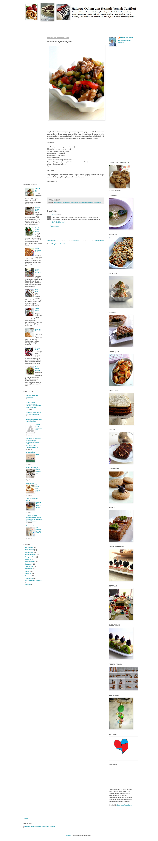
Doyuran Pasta (37, 348)
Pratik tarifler (74, 202)
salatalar (90, 202)
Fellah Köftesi (37, 309)
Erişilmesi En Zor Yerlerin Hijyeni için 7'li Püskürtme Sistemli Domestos (34, 519)
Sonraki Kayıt (51, 240)
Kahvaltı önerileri (30, 554)
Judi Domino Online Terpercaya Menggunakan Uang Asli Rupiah (34, 405)
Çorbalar (28, 584)
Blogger (69, 835)
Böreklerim (29, 547)
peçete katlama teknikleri (33, 580)
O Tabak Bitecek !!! (32, 516)
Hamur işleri (29, 552)
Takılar (27, 571)
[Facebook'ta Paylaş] (57, 200)
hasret (37, 454)
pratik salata (66, 202)
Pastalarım (28, 564)
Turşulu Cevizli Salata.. (37, 229)
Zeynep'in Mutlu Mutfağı (33, 412)
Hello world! (29, 397)
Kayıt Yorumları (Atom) (59, 244)
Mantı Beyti (36, 290)
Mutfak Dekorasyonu (38, 471)
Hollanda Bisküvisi (38, 330)
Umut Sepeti (30, 483)
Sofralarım (28, 569)
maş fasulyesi (58, 202)
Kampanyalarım (30, 557)
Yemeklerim (29, 578)
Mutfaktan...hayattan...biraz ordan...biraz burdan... (34, 421)
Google (25, 818)
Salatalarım (97, 202)
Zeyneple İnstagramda (32, 414)
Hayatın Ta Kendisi (32, 395)
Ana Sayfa (75, 240)
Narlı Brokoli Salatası (37, 368)
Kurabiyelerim (30, 561)
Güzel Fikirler (29, 550)
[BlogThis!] (52, 200)
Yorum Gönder (54, 226)
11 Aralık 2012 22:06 (58, 222)
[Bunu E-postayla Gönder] (50, 200)
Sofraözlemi (30, 526)
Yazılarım (28, 576)
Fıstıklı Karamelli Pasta (38, 250)
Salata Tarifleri (83, 202)
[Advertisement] (65, 27)
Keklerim (28, 559)
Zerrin (54, 215)
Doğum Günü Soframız (38, 270)
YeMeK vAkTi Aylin (32, 468)
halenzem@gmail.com (124, 805)
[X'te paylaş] (54, 200)
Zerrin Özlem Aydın (126, 37)
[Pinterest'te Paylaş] (59, 200)
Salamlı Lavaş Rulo (37, 209)
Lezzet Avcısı (30, 402)
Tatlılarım (28, 573)
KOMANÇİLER (30, 452)
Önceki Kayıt (99, 240)
